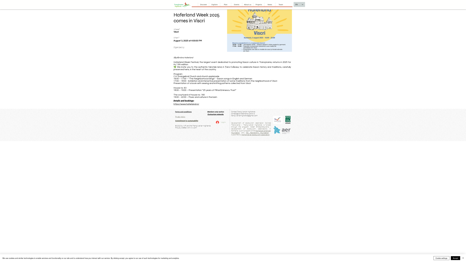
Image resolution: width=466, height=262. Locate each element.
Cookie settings (441, 258)
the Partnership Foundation (257, 133)
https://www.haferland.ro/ (186, 104)
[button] (247, 5)
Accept (455, 258)
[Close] (463, 258)
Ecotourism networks (216, 114)
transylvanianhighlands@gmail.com (244, 116)
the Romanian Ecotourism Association (255, 135)
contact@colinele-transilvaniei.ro (243, 114)
